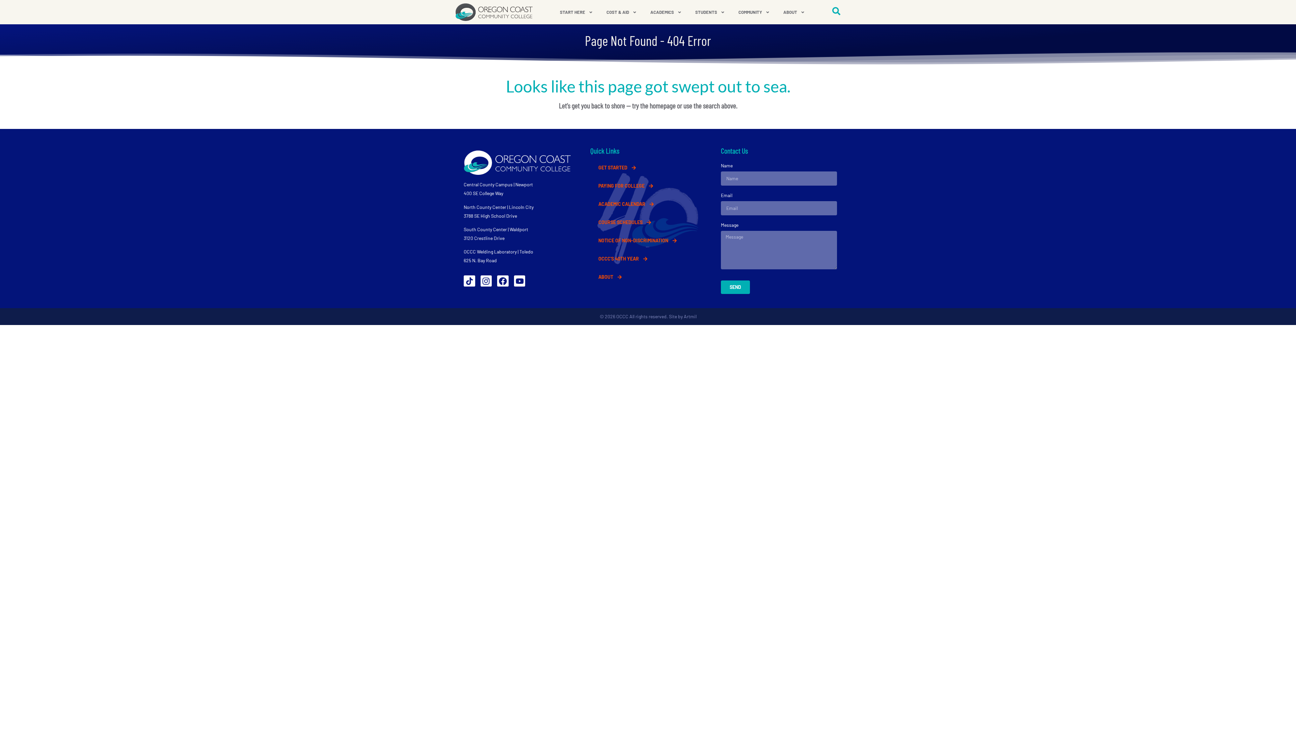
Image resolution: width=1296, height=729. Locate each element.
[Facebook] (503, 281)
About (790, 12)
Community (750, 12)
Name (727, 165)
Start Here (572, 12)
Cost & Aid (617, 12)
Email (726, 195)
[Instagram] (486, 281)
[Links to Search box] (836, 11)
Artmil (690, 316)
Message (729, 225)
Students (706, 12)
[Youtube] (519, 281)
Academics (662, 12)
